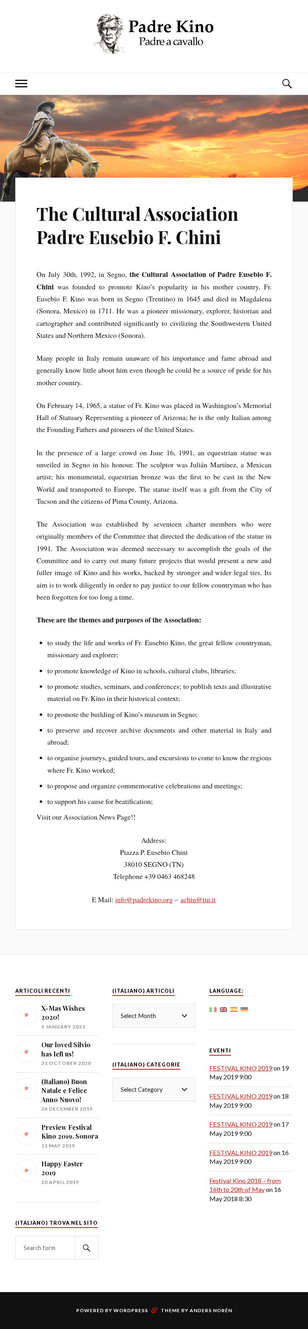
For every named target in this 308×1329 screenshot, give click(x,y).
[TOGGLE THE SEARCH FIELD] (287, 84)
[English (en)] (223, 1008)
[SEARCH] (87, 1248)
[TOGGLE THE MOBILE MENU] (21, 84)
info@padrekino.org (144, 899)
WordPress (130, 1310)
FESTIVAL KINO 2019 (240, 1068)
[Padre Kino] (154, 48)
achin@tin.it (198, 899)
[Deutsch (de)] (244, 1008)
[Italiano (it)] (213, 1008)
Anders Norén (211, 1310)
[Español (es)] (233, 1008)
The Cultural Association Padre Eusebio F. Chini (137, 225)
